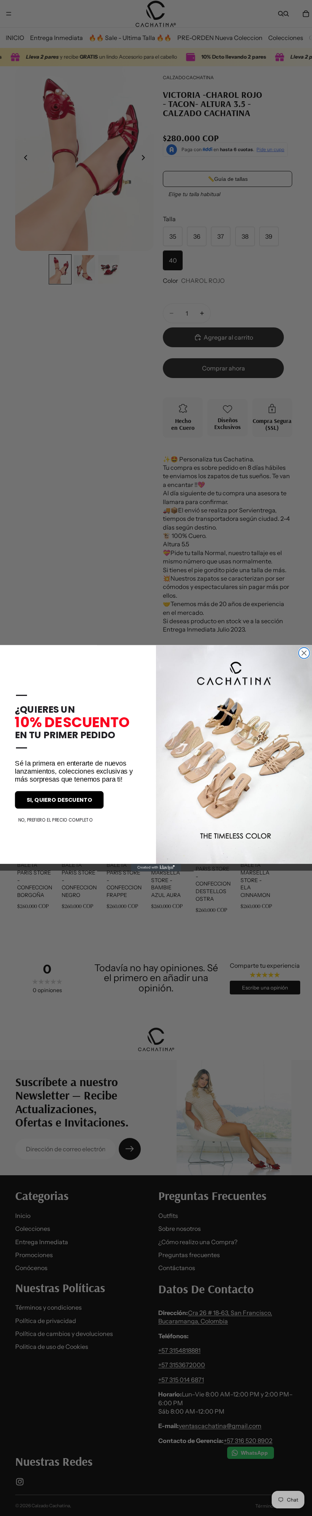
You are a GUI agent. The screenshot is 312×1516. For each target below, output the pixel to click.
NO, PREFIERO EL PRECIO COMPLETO (55, 820)
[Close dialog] (304, 652)
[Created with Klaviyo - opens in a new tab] (156, 867)
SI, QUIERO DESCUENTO (59, 800)
